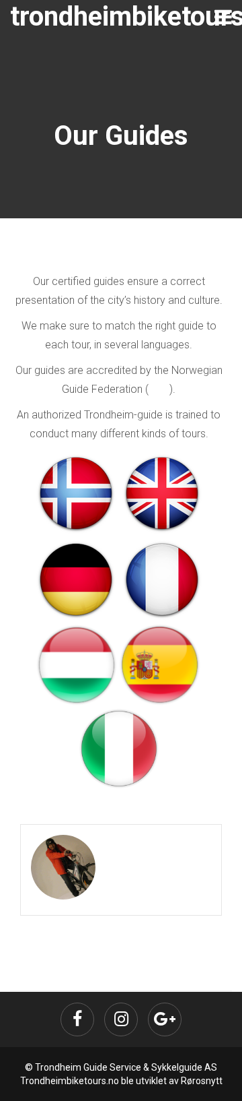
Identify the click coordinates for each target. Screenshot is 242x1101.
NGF (159, 389)
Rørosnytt (202, 1080)
